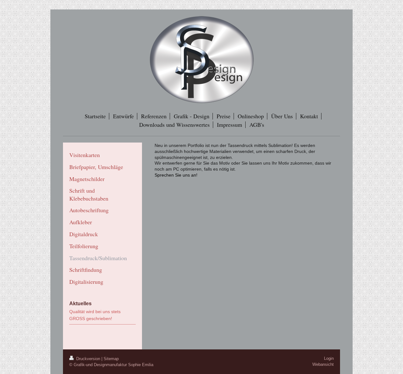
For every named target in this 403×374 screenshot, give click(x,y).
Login (329, 358)
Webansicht (323, 364)
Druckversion (88, 358)
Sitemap (111, 358)
